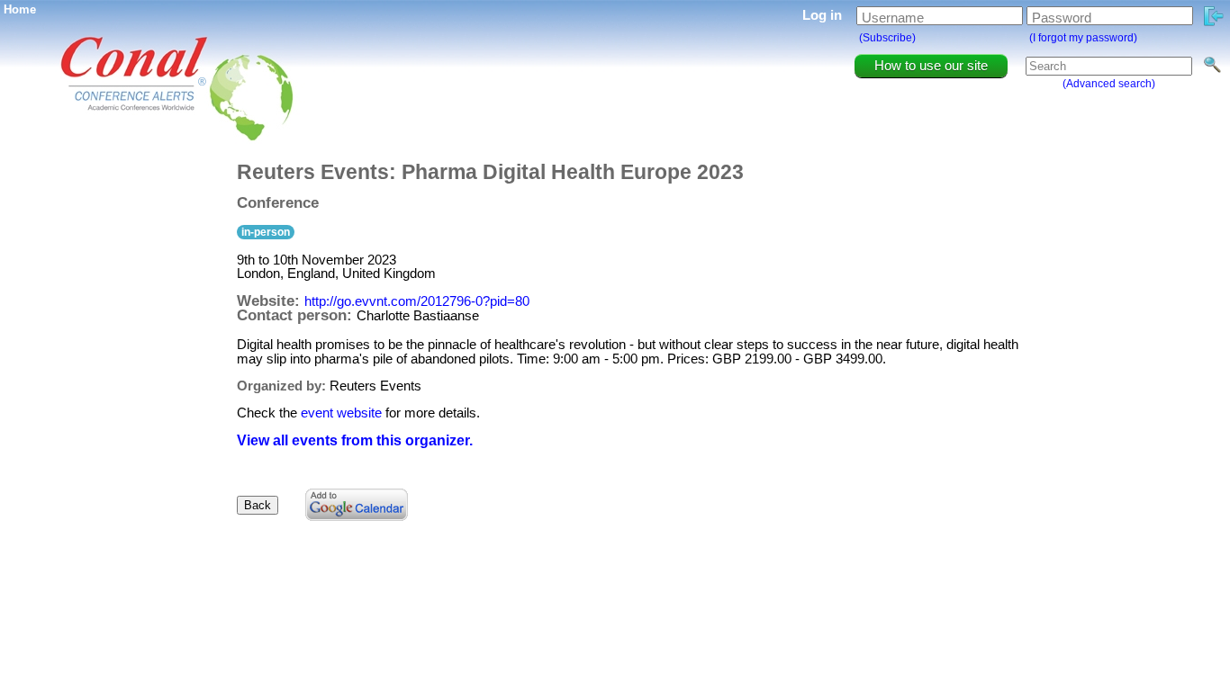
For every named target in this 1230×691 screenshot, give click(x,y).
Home (20, 9)
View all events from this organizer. (355, 440)
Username (893, 17)
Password (1061, 17)
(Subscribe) (887, 37)
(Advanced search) (1109, 83)
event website (341, 412)
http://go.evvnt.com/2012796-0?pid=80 (416, 301)
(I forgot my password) (1083, 37)
